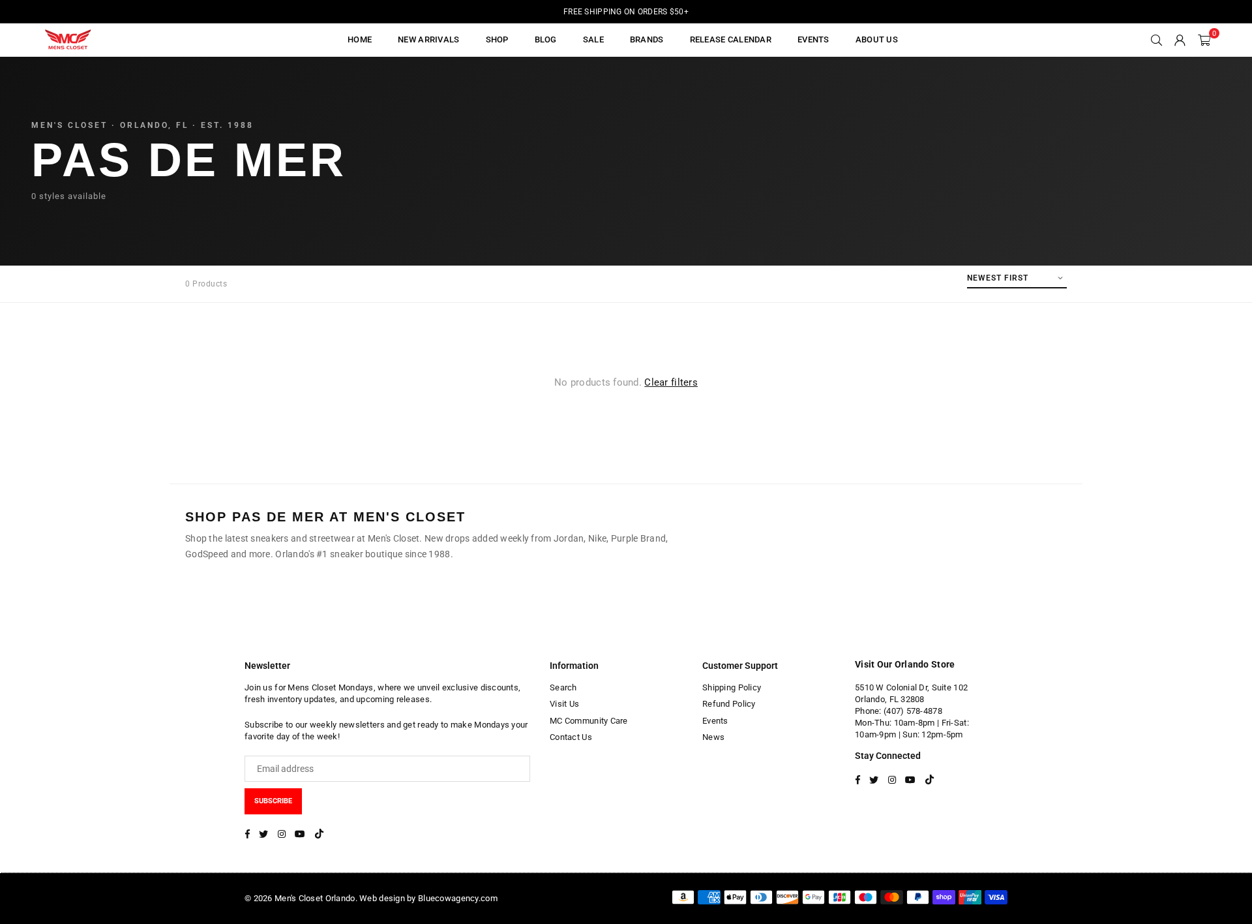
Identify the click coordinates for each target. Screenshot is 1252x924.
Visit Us (564, 704)
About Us (877, 39)
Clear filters (671, 382)
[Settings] (1180, 40)
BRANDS (647, 39)
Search (563, 687)
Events (715, 721)
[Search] (1157, 40)
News (713, 737)
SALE (593, 39)
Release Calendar (730, 39)
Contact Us (571, 737)
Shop (497, 39)
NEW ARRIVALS (428, 39)
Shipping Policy (731, 687)
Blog (546, 39)
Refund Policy (729, 704)
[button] (1204, 40)
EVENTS (813, 39)
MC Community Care (589, 721)
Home (360, 39)
